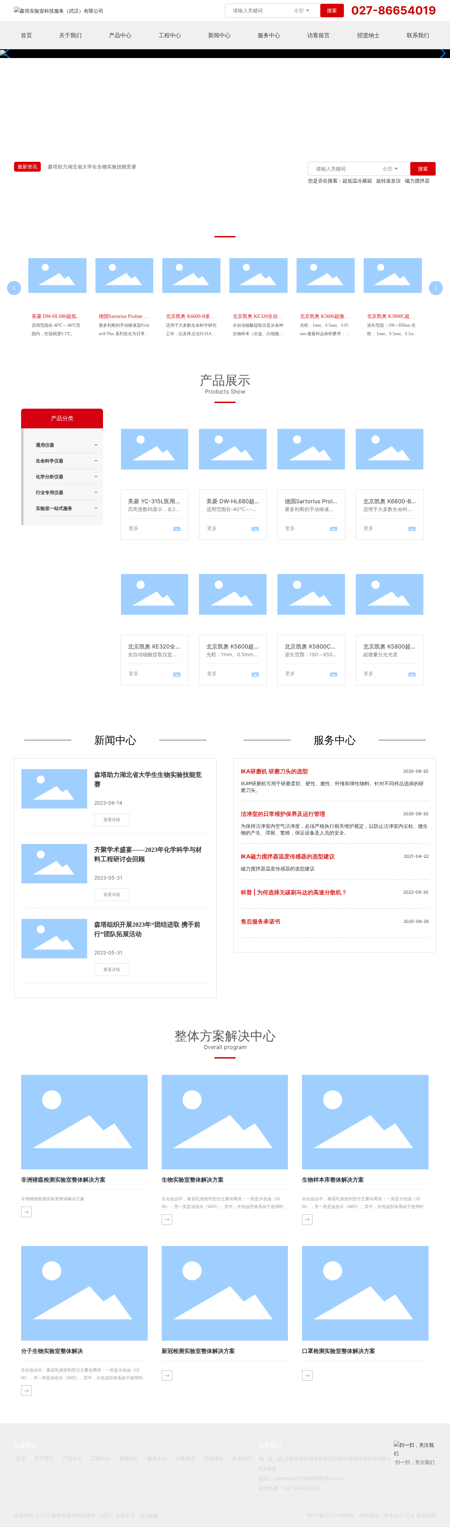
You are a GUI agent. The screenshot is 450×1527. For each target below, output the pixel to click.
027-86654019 (393, 10)
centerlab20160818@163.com (308, 1478)
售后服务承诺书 (260, 921)
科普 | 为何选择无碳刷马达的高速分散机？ (294, 892)
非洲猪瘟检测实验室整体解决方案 (63, 1180)
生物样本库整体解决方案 (333, 1180)
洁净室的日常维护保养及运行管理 (283, 813)
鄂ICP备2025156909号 (330, 1515)
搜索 (332, 10)
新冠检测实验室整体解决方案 (198, 1351)
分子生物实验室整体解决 (52, 1351)
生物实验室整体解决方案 (193, 1180)
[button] (441, 53)
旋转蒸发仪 (388, 181)
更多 (134, 528)
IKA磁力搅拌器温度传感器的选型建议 (288, 856)
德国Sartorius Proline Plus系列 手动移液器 (311, 452)
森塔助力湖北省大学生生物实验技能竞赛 (92, 167)
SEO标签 (149, 1516)
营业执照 (426, 1515)
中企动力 (394, 1515)
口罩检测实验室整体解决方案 (338, 1351)
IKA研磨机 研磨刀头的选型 (274, 771)
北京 (410, 1515)
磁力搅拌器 (417, 181)
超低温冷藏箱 (357, 181)
